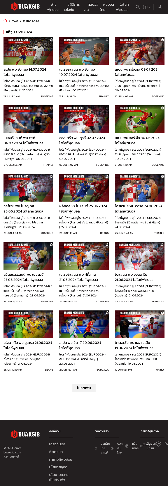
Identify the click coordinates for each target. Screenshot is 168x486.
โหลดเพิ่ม (84, 387)
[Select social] (147, 7)
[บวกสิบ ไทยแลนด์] (145, 7)
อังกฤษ (147, 444)
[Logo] (25, 7)
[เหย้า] (5, 21)
